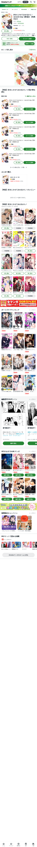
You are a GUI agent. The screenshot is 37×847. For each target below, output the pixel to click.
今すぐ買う (10, 38)
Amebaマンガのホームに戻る (18, 555)
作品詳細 (18, 228)
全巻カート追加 (29, 44)
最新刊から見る (31, 96)
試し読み (6, 31)
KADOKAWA (21, 23)
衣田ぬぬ (19, 21)
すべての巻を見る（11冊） (17, 167)
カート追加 (28, 38)
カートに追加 (29, 109)
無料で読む (13, 443)
